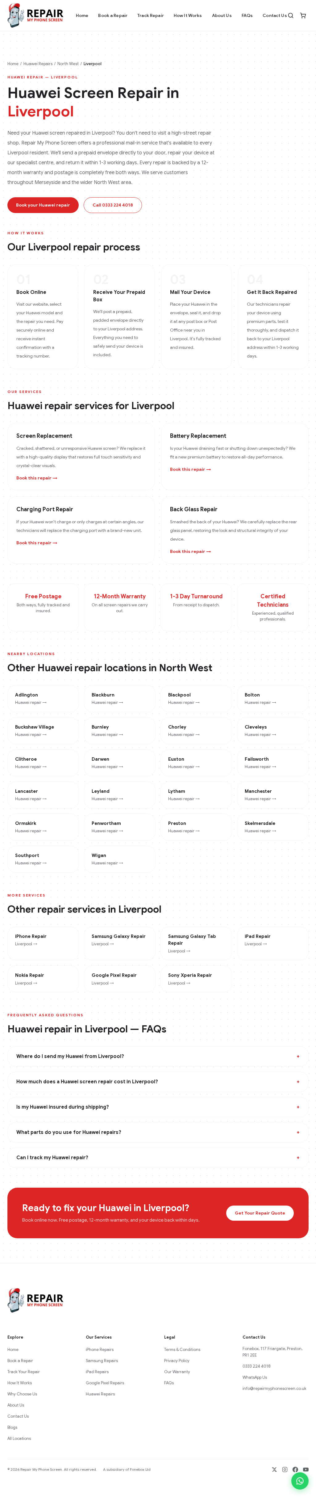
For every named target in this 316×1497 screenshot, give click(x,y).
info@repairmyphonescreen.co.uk (274, 1388)
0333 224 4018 (257, 1366)
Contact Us (275, 15)
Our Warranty (177, 1371)
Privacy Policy (176, 1360)
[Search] (290, 15)
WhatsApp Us (255, 1377)
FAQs (247, 15)
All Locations (19, 1438)
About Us (222, 15)
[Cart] (303, 15)
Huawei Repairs (37, 63)
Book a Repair (112, 15)
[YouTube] (306, 1469)
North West (68, 63)
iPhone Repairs (100, 1349)
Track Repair (150, 15)
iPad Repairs (97, 1371)
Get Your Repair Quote (260, 1213)
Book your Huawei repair (43, 205)
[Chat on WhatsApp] (300, 1481)
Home (82, 15)
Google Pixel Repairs (105, 1383)
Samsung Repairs (102, 1360)
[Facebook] (295, 1469)
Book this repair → (36, 478)
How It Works (188, 15)
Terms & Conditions (182, 1349)
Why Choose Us (22, 1394)
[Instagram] (285, 1469)
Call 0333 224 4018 (113, 205)
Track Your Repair (23, 1371)
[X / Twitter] (274, 1469)
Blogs (12, 1427)
